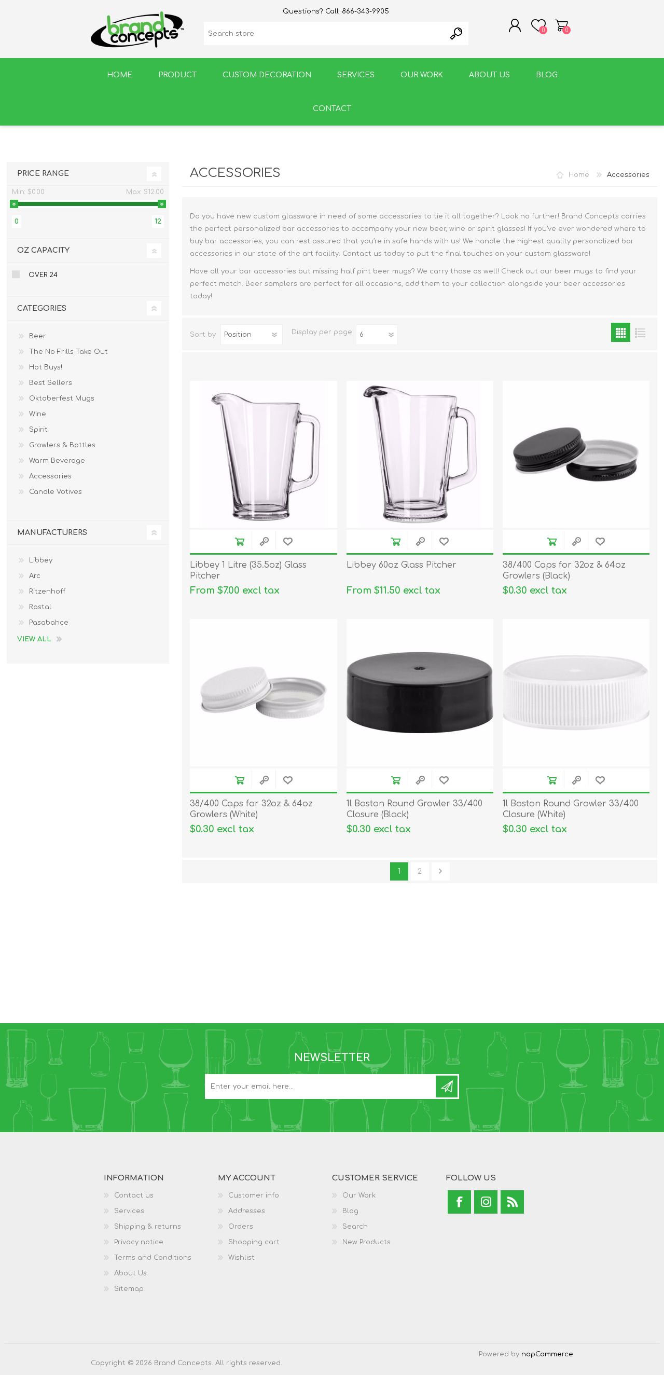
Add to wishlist (287, 541)
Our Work (359, 1195)
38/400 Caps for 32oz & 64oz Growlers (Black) (564, 570)
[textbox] (324, 33)
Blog (350, 1211)
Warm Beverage (57, 460)
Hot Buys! (45, 367)
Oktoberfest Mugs (61, 398)
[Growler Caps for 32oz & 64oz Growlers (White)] (263, 692)
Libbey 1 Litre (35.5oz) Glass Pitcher (248, 570)
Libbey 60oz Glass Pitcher (402, 565)
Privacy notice (138, 1242)
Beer (37, 336)
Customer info (253, 1195)
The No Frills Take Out (68, 351)
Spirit (38, 429)
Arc (34, 576)
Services (129, 1211)
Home (579, 174)
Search (355, 1226)
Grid (620, 332)
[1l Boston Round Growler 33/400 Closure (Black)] (420, 692)
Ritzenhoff (47, 591)
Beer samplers (271, 283)
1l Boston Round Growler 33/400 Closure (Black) (414, 809)
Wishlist (241, 1257)
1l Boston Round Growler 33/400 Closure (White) (571, 809)
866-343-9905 (365, 11)
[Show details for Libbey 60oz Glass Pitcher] (420, 454)
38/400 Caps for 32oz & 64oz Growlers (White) (251, 809)
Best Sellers (50, 383)
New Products (366, 1242)
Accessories (50, 476)
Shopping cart (561, 25)
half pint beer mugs (376, 271)
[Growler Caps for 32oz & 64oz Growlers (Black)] (576, 454)
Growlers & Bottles (62, 445)
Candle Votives (55, 492)
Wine (37, 414)
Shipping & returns (147, 1226)
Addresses (246, 1211)
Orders (240, 1226)
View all (34, 639)
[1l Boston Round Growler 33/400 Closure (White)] (576, 692)
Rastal (40, 607)
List (639, 332)
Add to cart (239, 541)
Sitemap (129, 1288)
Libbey (40, 560)
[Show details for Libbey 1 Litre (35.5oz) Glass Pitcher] (263, 454)
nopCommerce (547, 1354)
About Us (130, 1273)
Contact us (134, 1195)
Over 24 (43, 275)
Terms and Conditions (152, 1257)
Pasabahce (48, 622)
